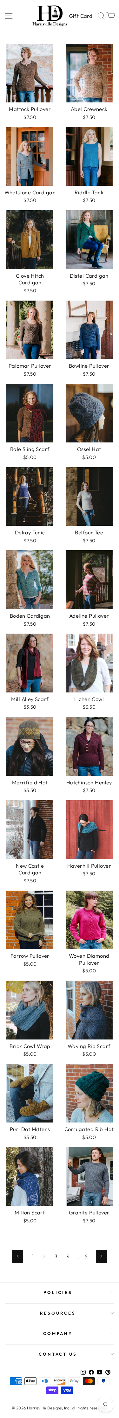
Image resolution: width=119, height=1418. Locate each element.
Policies (57, 1292)
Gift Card (80, 15)
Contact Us (58, 1354)
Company (58, 1333)
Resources (58, 1313)
